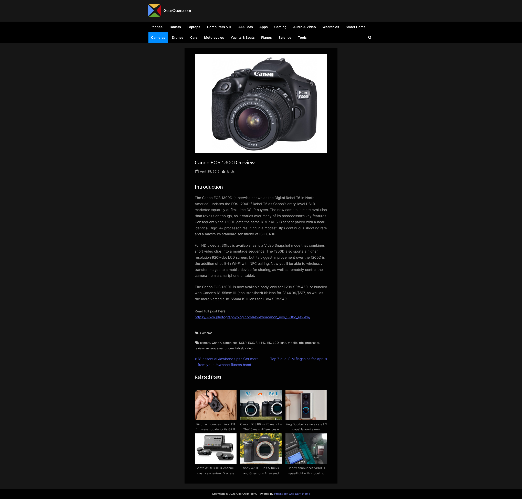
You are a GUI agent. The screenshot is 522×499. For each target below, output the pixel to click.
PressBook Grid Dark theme (292, 493)
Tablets (175, 27)
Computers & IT (219, 27)
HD (269, 342)
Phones (156, 27)
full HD (260, 342)
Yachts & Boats (243, 37)
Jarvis (230, 171)
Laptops (193, 27)
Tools (302, 37)
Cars (194, 37)
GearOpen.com (177, 10)
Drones (178, 37)
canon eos (230, 342)
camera (205, 342)
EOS (251, 342)
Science (285, 37)
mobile (292, 342)
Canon (216, 342)
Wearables (330, 27)
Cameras (158, 37)
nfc (301, 342)
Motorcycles (214, 37)
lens (283, 342)
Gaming (280, 27)
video (249, 348)
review (199, 348)
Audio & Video (304, 27)
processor (312, 342)
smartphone (225, 348)
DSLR (243, 342)
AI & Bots (245, 27)
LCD (276, 342)
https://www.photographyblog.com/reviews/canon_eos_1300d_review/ (252, 317)
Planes (266, 37)
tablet (239, 348)
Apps (263, 27)
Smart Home (356, 27)
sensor (210, 348)
